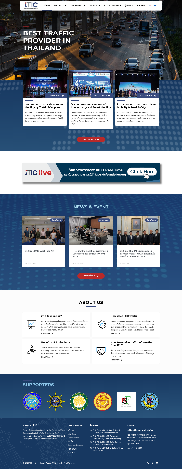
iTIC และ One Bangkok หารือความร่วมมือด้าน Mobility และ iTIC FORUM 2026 (90, 254)
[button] (25, 400)
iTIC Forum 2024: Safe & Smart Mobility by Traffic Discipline (44, 106)
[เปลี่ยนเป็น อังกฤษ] (150, 5)
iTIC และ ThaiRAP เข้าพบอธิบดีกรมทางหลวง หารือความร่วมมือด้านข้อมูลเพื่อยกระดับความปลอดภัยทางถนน (137, 254)
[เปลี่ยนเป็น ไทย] (155, 5)
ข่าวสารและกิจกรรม (112, 5)
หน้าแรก (47, 5)
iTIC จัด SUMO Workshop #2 (39, 251)
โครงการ (93, 5)
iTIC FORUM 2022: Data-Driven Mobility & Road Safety (136, 106)
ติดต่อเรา (141, 5)
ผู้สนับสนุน (129, 5)
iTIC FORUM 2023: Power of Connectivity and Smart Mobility (91, 106)
